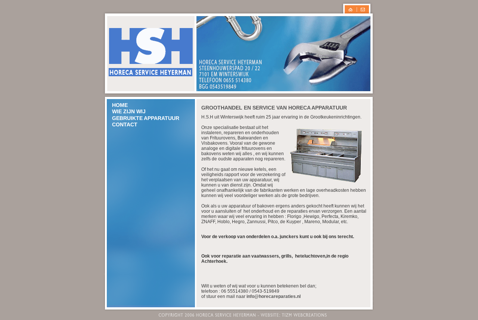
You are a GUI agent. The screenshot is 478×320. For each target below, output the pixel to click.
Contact (124, 124)
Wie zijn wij (129, 111)
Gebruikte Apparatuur (145, 118)
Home (120, 105)
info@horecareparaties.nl (273, 296)
